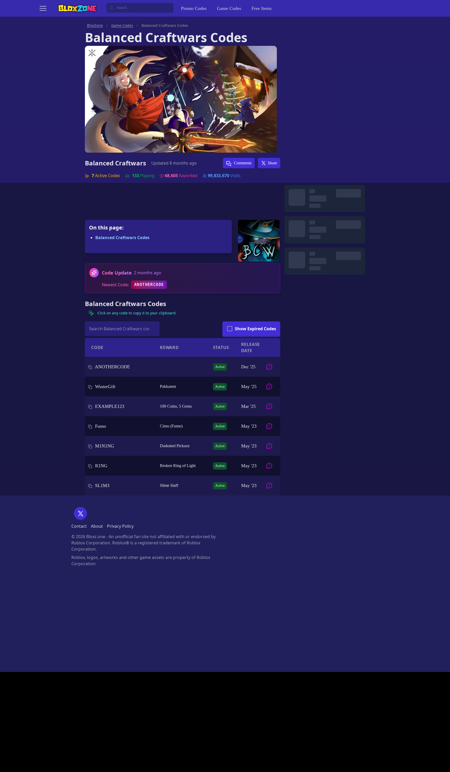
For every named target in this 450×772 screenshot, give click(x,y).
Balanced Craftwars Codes (122, 237)
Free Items (262, 8)
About (97, 526)
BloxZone (95, 25)
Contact (79, 526)
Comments (242, 163)
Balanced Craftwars (115, 163)
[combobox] (140, 8)
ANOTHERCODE (149, 284)
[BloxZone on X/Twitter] (80, 513)
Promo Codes (194, 8)
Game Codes (229, 8)
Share (272, 163)
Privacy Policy (120, 526)
